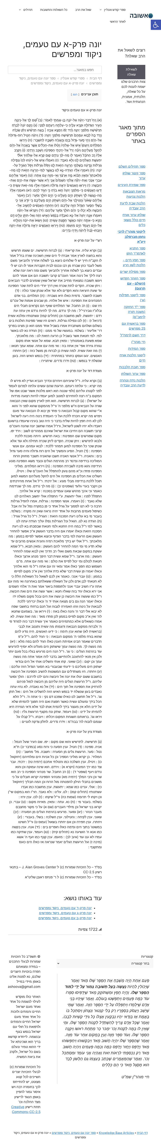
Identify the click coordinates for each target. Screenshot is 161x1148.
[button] (156, 25)
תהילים (27, 10)
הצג (75, 94)
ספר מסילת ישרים (132, 272)
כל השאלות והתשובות (53, 10)
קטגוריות (147, 957)
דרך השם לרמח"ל (132, 335)
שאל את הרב (83, 10)
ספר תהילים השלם (132, 166)
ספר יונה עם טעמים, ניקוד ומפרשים (74, 1133)
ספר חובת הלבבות (132, 367)
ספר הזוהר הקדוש (132, 283)
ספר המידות (136, 348)
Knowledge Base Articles (116, 1133)
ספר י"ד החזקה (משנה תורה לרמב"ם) (134, 312)
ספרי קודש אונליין (115, 10)
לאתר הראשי (118, 21)
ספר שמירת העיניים (131, 185)
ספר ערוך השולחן (133, 374)
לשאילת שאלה (131, 71)
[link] (131, 74)
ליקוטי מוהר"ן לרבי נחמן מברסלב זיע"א (131, 237)
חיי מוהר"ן (138, 342)
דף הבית (96, 78)
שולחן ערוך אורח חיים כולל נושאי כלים (134, 220)
